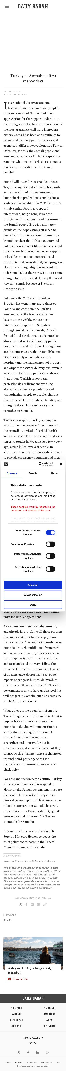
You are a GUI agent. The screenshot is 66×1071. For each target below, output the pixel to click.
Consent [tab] (12, 473)
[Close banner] (61, 464)
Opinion (49, 1026)
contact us (46, 1062)
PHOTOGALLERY (20, 979)
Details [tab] (33, 473)
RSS (58, 1062)
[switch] (50, 544)
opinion (7, 920)
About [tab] (54, 473)
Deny (33, 604)
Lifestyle (16, 1020)
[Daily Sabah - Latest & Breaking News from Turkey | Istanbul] (33, 6)
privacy (18, 1062)
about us (31, 1062)
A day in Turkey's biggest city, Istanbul (30, 970)
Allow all (33, 585)
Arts (49, 1020)
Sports (16, 1026)
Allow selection (33, 594)
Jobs (8, 1062)
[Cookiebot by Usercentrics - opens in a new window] (40, 464)
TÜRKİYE (49, 1008)
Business (49, 1014)
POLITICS (16, 1008)
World (16, 1014)
